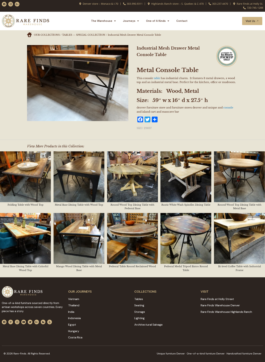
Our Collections (47, 34)
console (228, 107)
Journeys (129, 21)
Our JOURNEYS (80, 291)
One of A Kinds (156, 21)
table (157, 78)
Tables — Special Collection (83, 34)
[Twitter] (30, 322)
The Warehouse (101, 21)
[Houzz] (43, 322)
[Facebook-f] (4, 4)
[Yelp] (49, 322)
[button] (235, 20)
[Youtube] (23, 322)
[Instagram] (10, 4)
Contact (181, 21)
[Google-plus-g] (17, 4)
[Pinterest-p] (10, 322)
